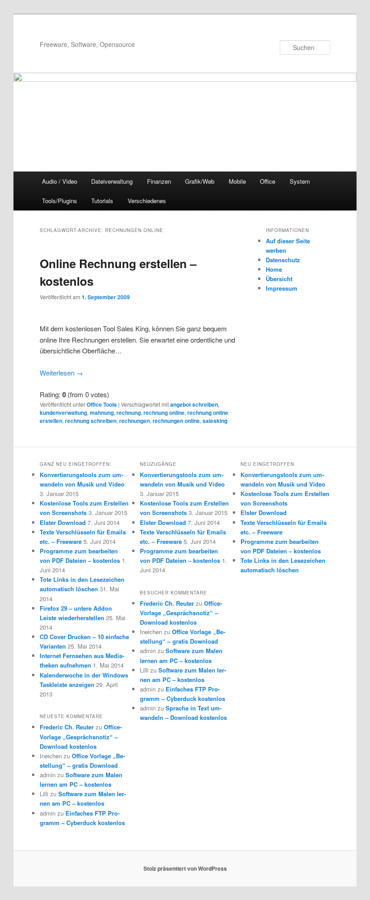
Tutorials (102, 200)
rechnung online (164, 412)
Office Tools (102, 404)
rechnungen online (176, 421)
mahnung (102, 412)
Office (267, 181)
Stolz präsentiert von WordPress (185, 868)
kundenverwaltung (63, 412)
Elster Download (63, 522)
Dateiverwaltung (112, 181)
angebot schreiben (194, 404)
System (300, 181)
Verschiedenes (147, 200)
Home (274, 269)
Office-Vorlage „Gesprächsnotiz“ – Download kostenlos (81, 736)
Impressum (281, 288)
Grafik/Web (199, 181)
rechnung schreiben (90, 421)
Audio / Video (59, 181)
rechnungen (134, 421)
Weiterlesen (61, 372)
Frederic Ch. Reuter (67, 727)
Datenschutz (283, 259)
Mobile (237, 181)
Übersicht (279, 278)
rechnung (128, 412)
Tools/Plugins (59, 200)
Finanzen (159, 181)
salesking (215, 421)
